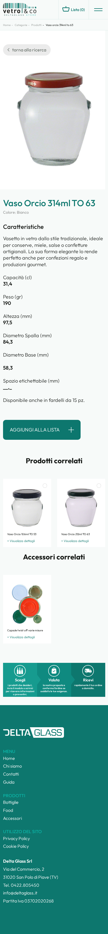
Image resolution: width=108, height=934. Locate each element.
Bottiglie (11, 802)
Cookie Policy (16, 846)
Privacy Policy (16, 838)
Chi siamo (12, 766)
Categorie (21, 25)
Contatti (11, 774)
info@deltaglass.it (20, 893)
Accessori (12, 818)
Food (8, 810)
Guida (8, 782)
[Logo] (28, 10)
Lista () (78, 9)
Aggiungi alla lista (35, 430)
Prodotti (36, 25)
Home (7, 25)
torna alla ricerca (29, 50)
